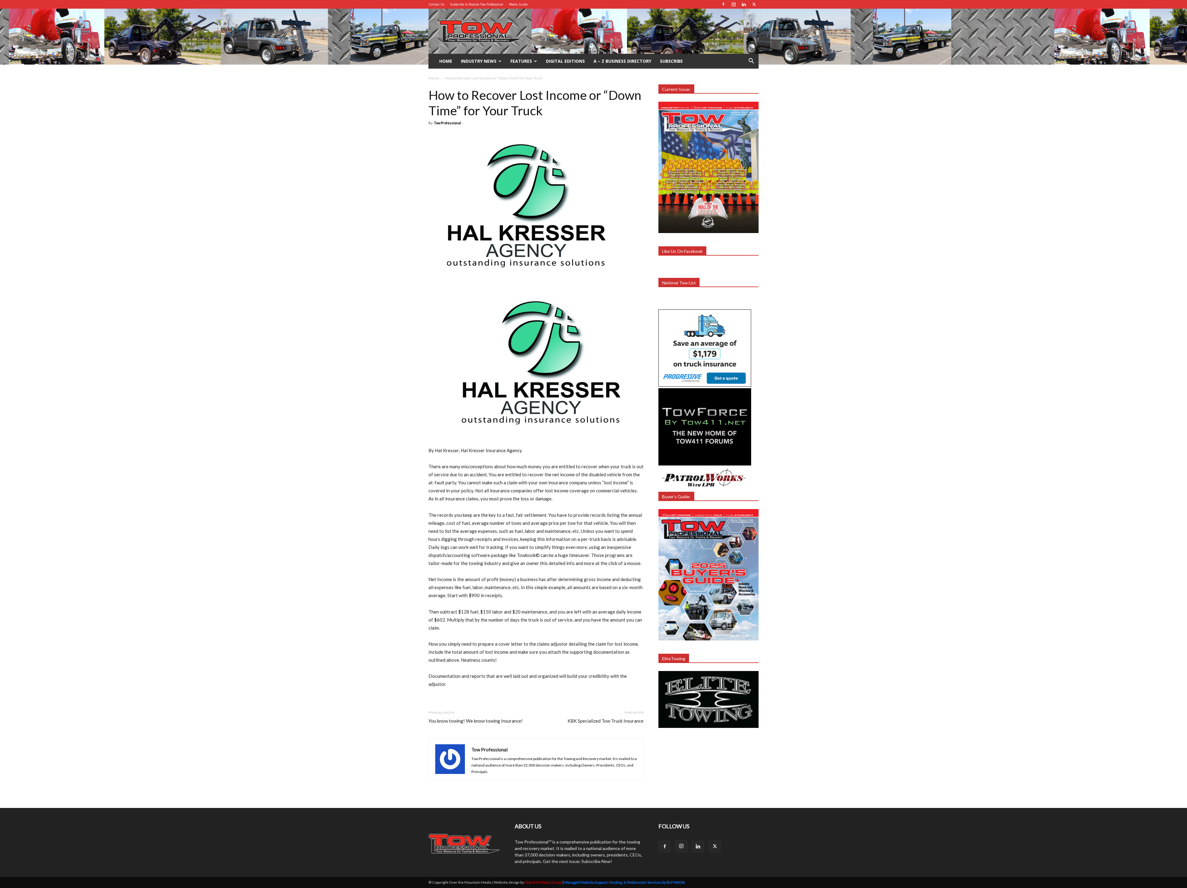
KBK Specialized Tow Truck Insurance (606, 721)
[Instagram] (733, 4)
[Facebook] (723, 4)
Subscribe (671, 61)
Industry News (478, 61)
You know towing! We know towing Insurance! (475, 721)
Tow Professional (447, 123)
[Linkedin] (743, 4)
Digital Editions (565, 61)
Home (445, 61)
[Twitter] (754, 4)
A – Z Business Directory (622, 61)
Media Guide (518, 4)
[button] (751, 62)
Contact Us (436, 4)
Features (521, 61)
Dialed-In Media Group (543, 882)
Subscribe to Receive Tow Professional (476, 4)
